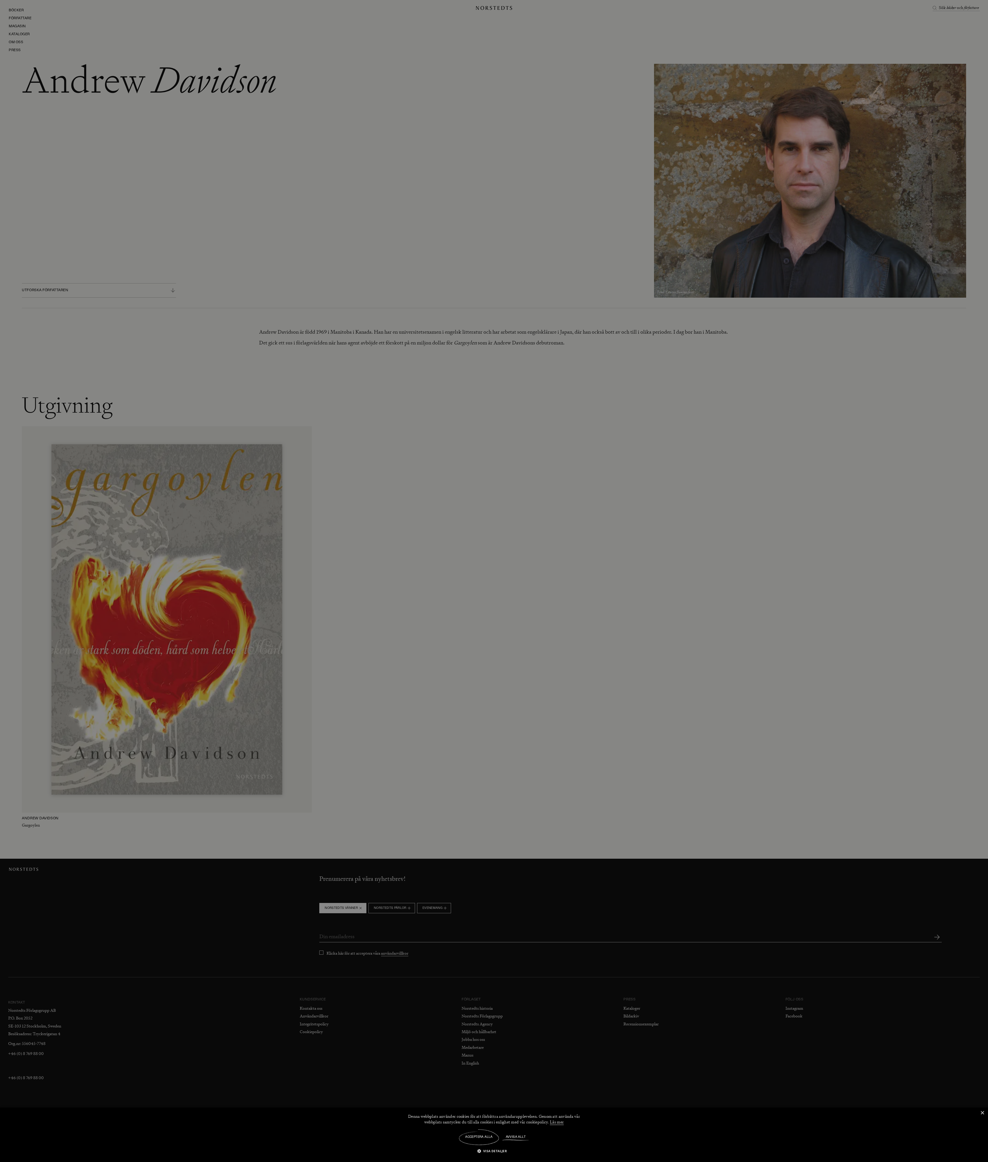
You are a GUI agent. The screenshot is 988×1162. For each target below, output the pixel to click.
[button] (494, 1150)
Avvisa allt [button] (516, 1137)
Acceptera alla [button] (479, 1137)
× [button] (982, 1113)
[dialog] (494, 581)
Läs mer (557, 1122)
